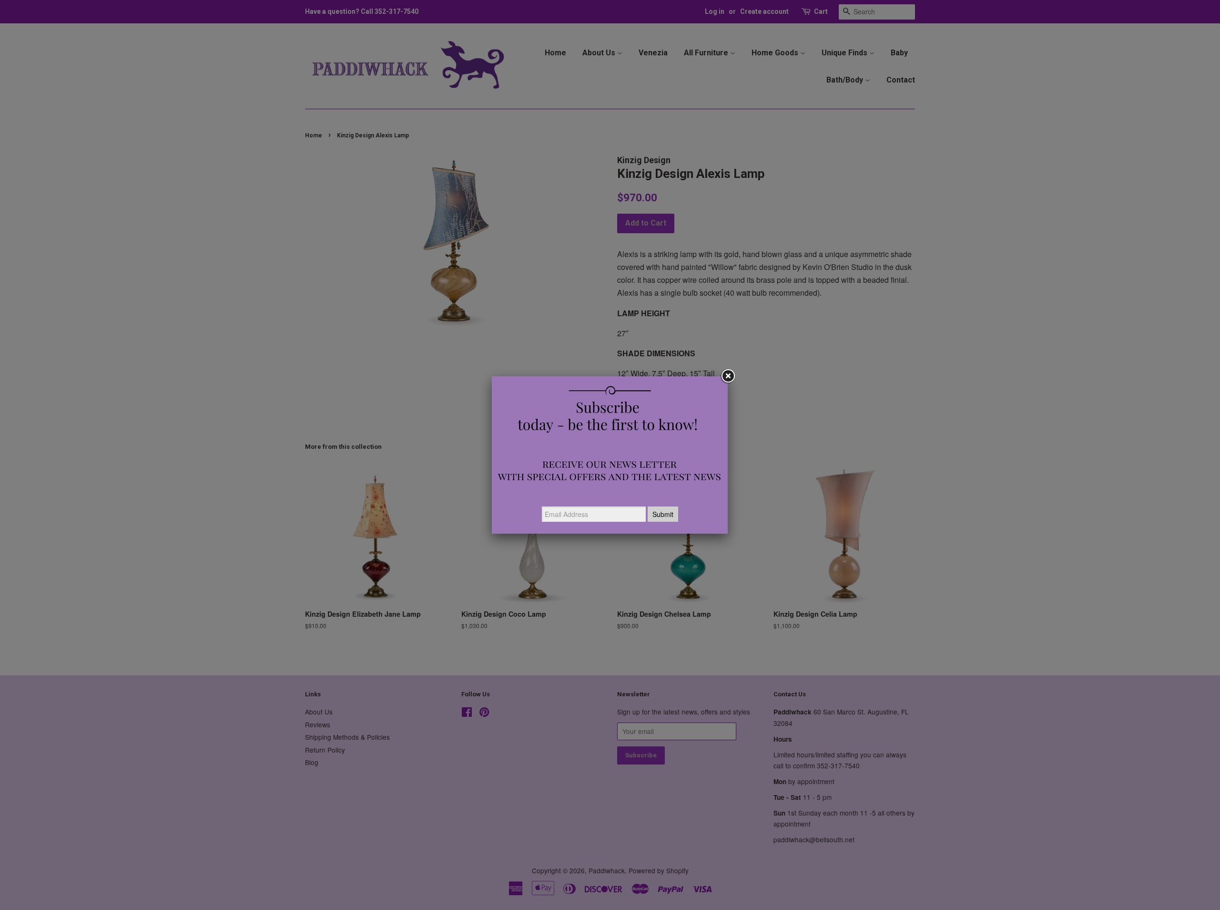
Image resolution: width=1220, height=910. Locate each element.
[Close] (727, 376)
